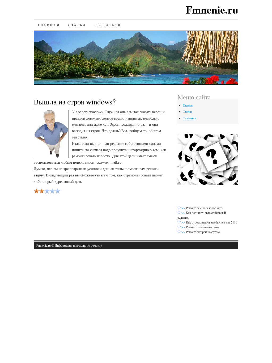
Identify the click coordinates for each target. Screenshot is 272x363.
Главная (49, 25)
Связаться (108, 25)
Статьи (77, 25)
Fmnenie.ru (212, 9)
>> (183, 208)
